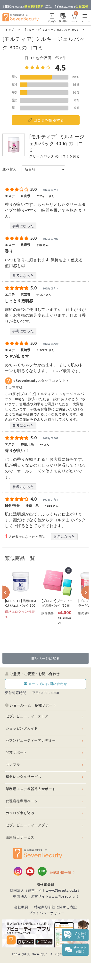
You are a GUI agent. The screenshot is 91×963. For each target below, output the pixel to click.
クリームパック (41, 156)
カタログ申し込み (20, 813)
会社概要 (21, 907)
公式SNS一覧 (60, 872)
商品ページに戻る (45, 658)
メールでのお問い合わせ (47, 684)
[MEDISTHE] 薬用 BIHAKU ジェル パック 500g (20, 605)
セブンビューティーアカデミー (31, 740)
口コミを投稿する (48, 120)
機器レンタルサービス (23, 777)
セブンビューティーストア (27, 716)
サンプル (13, 764)
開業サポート (16, 752)
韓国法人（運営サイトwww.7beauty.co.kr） (45, 890)
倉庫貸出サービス (20, 837)
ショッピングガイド (22, 728)
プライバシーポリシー (47, 913)
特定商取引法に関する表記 (55, 907)
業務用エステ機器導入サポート (31, 789)
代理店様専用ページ (22, 801)
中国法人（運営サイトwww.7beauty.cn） (46, 896)
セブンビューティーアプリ (27, 825)
